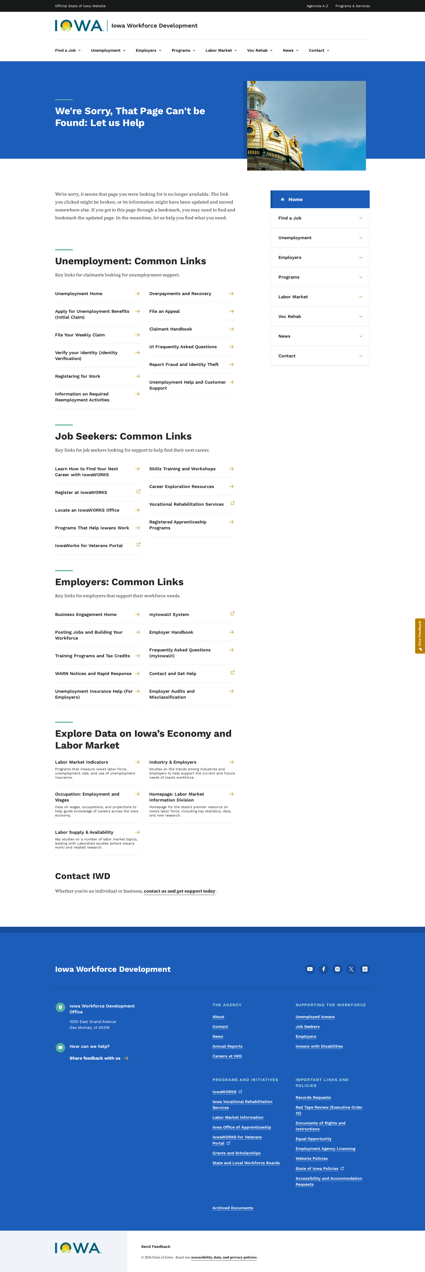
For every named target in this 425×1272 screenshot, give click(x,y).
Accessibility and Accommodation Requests (329, 1181)
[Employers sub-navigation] (160, 50)
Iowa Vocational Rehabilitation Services (242, 1104)
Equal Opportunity (314, 1138)
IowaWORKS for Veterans (237, 1140)
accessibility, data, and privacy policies (224, 1257)
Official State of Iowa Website (80, 6)
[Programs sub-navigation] (194, 50)
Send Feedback (155, 1246)
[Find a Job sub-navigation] (79, 50)
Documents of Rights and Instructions (321, 1126)
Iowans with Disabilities (319, 1046)
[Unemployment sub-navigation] (124, 50)
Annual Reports (227, 1046)
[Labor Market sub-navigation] (235, 50)
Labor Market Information (237, 1117)
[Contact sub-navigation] (328, 50)
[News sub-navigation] (297, 50)
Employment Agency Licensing (325, 1148)
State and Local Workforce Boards (246, 1163)
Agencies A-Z (317, 6)
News (217, 1036)
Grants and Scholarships (236, 1153)
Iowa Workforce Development (154, 25)
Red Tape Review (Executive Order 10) (329, 1110)
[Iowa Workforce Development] (80, 25)
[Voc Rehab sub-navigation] (271, 50)
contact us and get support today (179, 891)
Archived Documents (232, 1208)
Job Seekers (308, 1026)
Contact (220, 1026)
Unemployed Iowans (315, 1016)
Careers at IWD (227, 1056)
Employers (306, 1036)
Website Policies (312, 1158)
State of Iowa (317, 1168)
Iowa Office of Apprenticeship (241, 1127)
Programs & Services (352, 6)
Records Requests (313, 1097)
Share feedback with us (95, 1058)
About (218, 1016)
